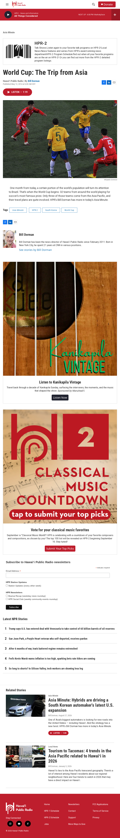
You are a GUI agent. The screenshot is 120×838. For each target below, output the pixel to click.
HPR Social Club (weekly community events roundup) (33, 599)
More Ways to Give (76, 824)
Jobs (46, 824)
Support (72, 817)
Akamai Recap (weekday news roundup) (27, 596)
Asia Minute (9, 32)
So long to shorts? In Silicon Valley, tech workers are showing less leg (46, 668)
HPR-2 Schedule (51, 817)
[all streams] (115, 14)
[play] (8, 14)
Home (47, 804)
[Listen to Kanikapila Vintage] (60, 319)
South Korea (51, 210)
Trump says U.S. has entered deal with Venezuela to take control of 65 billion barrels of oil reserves (62, 628)
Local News (53, 746)
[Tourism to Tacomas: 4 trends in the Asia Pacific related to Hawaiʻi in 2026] (25, 757)
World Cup (69, 210)
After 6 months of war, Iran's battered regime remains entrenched (43, 648)
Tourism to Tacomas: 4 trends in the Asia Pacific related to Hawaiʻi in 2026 (79, 756)
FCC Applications (100, 804)
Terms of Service (100, 811)
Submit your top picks (60, 548)
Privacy (96, 817)
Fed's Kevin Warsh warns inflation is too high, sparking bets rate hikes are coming (52, 658)
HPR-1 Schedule (51, 811)
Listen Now (60, 397)
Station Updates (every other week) (24, 586)
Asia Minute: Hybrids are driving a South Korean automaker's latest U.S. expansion (81, 705)
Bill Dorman (34, 81)
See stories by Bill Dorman (35, 250)
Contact (72, 811)
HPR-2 (41, 43)
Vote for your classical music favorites (60, 530)
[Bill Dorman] (9, 239)
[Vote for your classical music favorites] (60, 466)
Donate (108, 4)
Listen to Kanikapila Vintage (60, 382)
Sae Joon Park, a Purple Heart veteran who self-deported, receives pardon (48, 638)
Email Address (13, 571)
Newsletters (73, 804)
